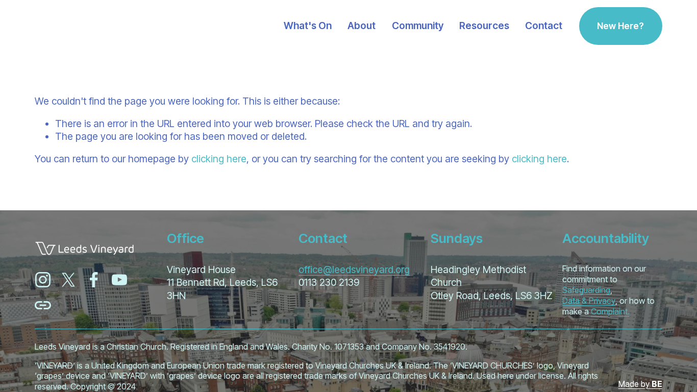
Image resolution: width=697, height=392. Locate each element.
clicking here (218, 159)
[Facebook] (94, 280)
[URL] (43, 305)
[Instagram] (43, 280)
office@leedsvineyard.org (354, 269)
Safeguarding (586, 290)
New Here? (620, 25)
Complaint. (610, 311)
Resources (484, 26)
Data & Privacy (588, 301)
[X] (68, 280)
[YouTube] (119, 280)
